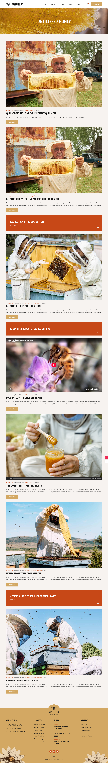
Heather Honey (38, 730)
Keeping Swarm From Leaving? (23, 680)
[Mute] (95, 478)
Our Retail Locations (87, 727)
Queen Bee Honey (39, 724)
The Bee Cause (85, 730)
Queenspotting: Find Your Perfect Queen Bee (31, 113)
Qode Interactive (51, 759)
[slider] (99, 478)
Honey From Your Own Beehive (23, 573)
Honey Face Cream (39, 736)
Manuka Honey (38, 739)
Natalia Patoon (19, 110)
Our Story (84, 724)
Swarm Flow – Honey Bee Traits (24, 397)
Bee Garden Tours (86, 736)
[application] (54, 478)
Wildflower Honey (39, 733)
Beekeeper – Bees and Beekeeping (24, 306)
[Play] (8, 478)
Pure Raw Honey (39, 727)
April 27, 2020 (9, 110)
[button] (98, 642)
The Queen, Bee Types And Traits (24, 485)
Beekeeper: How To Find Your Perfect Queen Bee (32, 199)
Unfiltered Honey (28, 110)
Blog (82, 733)
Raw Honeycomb (39, 742)
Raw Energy (27, 303)
